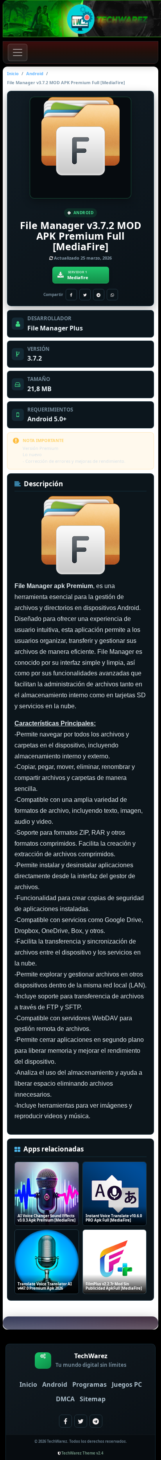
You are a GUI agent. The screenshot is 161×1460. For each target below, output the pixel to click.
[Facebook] (71, 294)
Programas (89, 1384)
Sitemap (93, 1399)
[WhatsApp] (112, 294)
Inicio (13, 73)
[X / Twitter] (85, 294)
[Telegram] (98, 294)
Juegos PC (127, 1384)
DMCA (65, 1399)
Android (34, 73)
